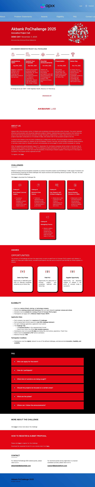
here (22, 154)
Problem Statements (23, 17)
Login (80, 6)
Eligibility (60, 17)
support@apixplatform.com (57, 466)
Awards (44, 17)
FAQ (75, 17)
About (2, 17)
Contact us (90, 17)
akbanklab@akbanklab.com (21, 466)
